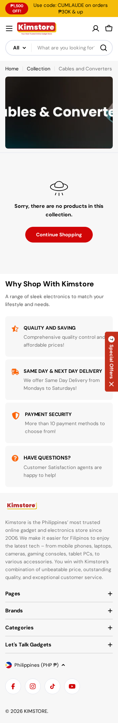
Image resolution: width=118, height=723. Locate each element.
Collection (38, 68)
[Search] (104, 48)
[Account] (96, 28)
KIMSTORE (35, 711)
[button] (111, 361)
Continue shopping (59, 234)
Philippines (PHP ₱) (36, 665)
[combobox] (59, 48)
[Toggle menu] (9, 28)
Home (12, 68)
